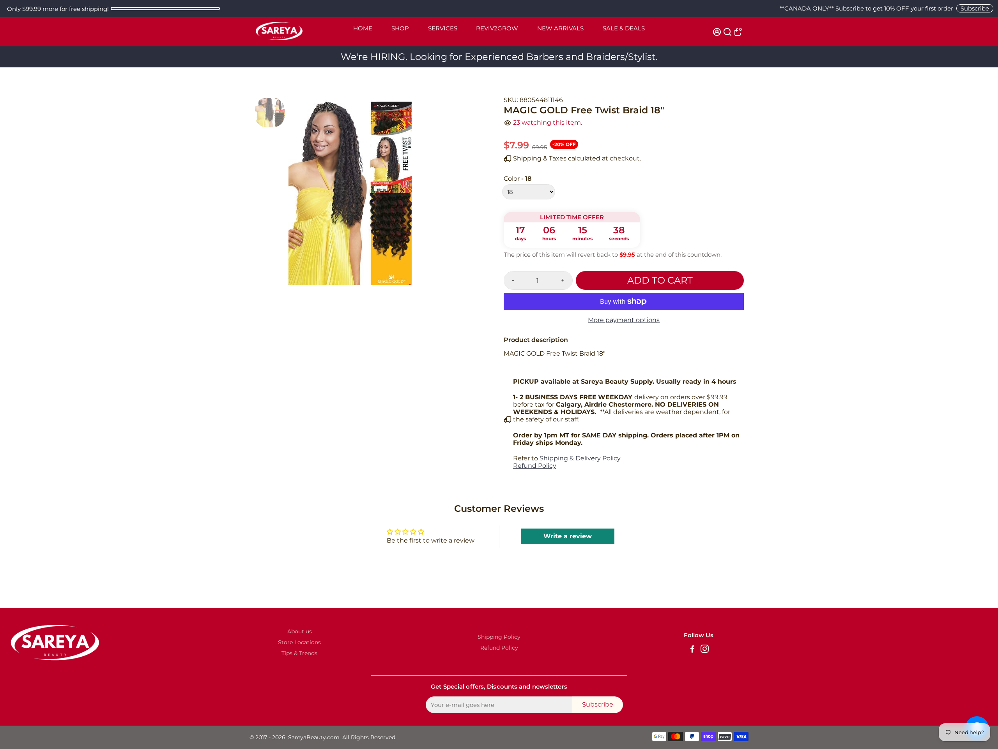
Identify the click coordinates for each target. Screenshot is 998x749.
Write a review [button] (567, 536)
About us (299, 631)
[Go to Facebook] (692, 650)
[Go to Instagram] (705, 650)
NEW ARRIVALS (560, 28)
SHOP (400, 28)
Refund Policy (534, 465)
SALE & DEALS (624, 28)
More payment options (624, 320)
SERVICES (442, 28)
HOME (362, 28)
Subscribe (975, 8)
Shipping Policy (499, 637)
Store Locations (299, 642)
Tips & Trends (299, 653)
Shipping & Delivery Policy (580, 458)
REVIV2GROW (497, 28)
